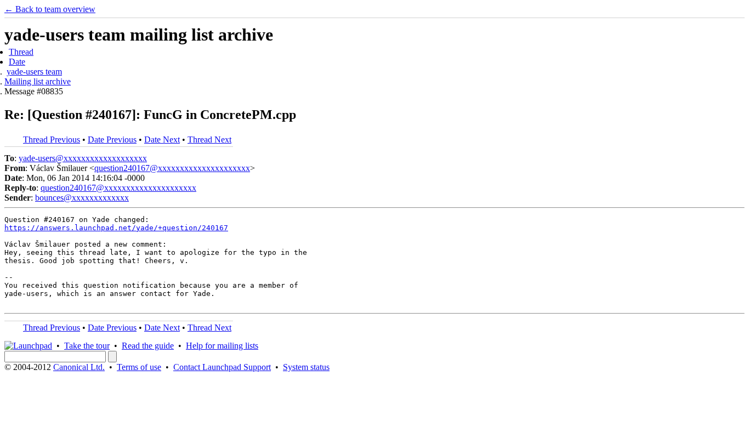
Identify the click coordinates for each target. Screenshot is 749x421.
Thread (21, 51)
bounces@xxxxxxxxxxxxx (82, 197)
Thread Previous (51, 139)
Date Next (162, 139)
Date (17, 61)
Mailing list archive (37, 81)
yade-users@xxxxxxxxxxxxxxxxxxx (83, 158)
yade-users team (34, 71)
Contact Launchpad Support (222, 367)
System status (306, 367)
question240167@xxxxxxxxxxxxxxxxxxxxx (172, 168)
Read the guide (148, 345)
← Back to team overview (49, 9)
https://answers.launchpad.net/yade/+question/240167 (116, 228)
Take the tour (87, 345)
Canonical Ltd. (79, 367)
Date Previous (112, 139)
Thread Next (209, 139)
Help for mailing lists (222, 345)
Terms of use (139, 367)
